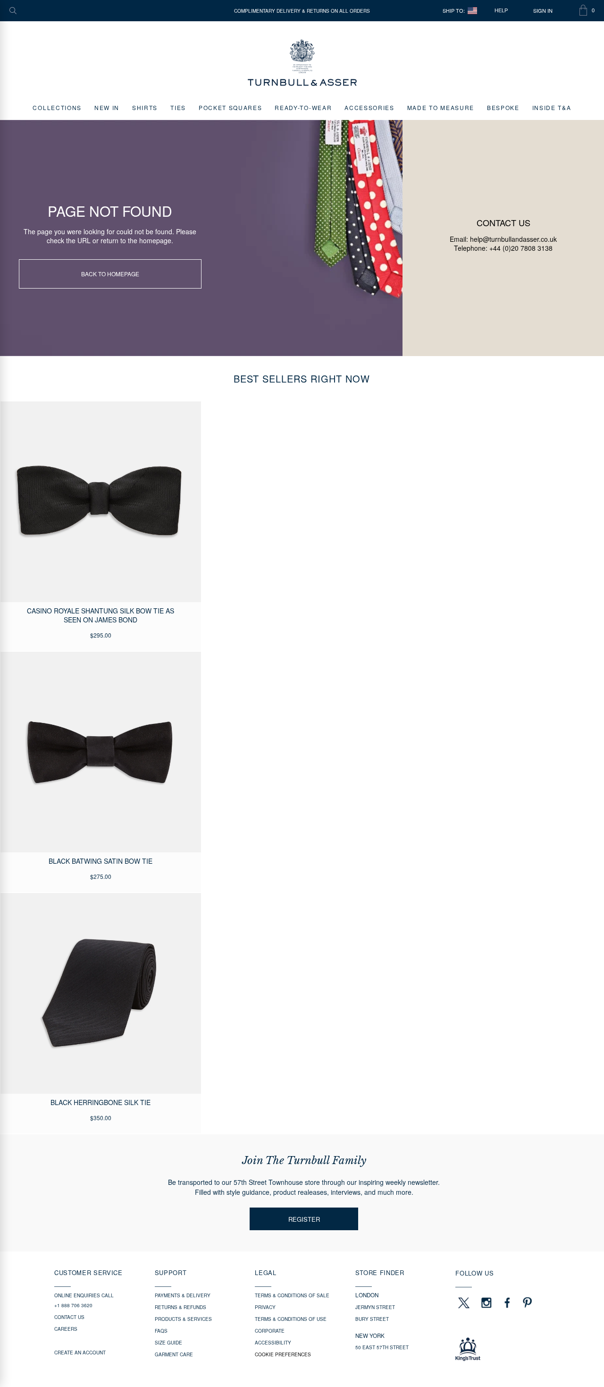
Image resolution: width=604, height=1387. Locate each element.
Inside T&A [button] (551, 107)
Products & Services (183, 1319)
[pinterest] (526, 1302)
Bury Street (372, 1319)
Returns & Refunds (180, 1307)
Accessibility (273, 1342)
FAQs (161, 1330)
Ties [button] (178, 107)
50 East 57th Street (382, 1347)
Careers (65, 1329)
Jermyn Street (375, 1307)
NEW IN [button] (106, 107)
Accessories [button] (369, 107)
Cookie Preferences (283, 1354)
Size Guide (168, 1342)
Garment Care (174, 1354)
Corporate (270, 1330)
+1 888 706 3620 (73, 1305)
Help (501, 10)
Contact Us (69, 1317)
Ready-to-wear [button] (303, 107)
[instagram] (486, 1302)
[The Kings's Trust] (502, 1349)
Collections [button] (57, 107)
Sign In (543, 10)
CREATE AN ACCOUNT (80, 1352)
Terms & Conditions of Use (291, 1319)
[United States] (472, 10)
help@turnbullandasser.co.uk (513, 239)
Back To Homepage (110, 274)
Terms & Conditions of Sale (292, 1295)
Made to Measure (440, 107)
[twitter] (463, 1302)
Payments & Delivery (182, 1295)
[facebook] (507, 1302)
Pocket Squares (230, 107)
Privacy (265, 1307)
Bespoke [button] (503, 107)
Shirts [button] (145, 107)
